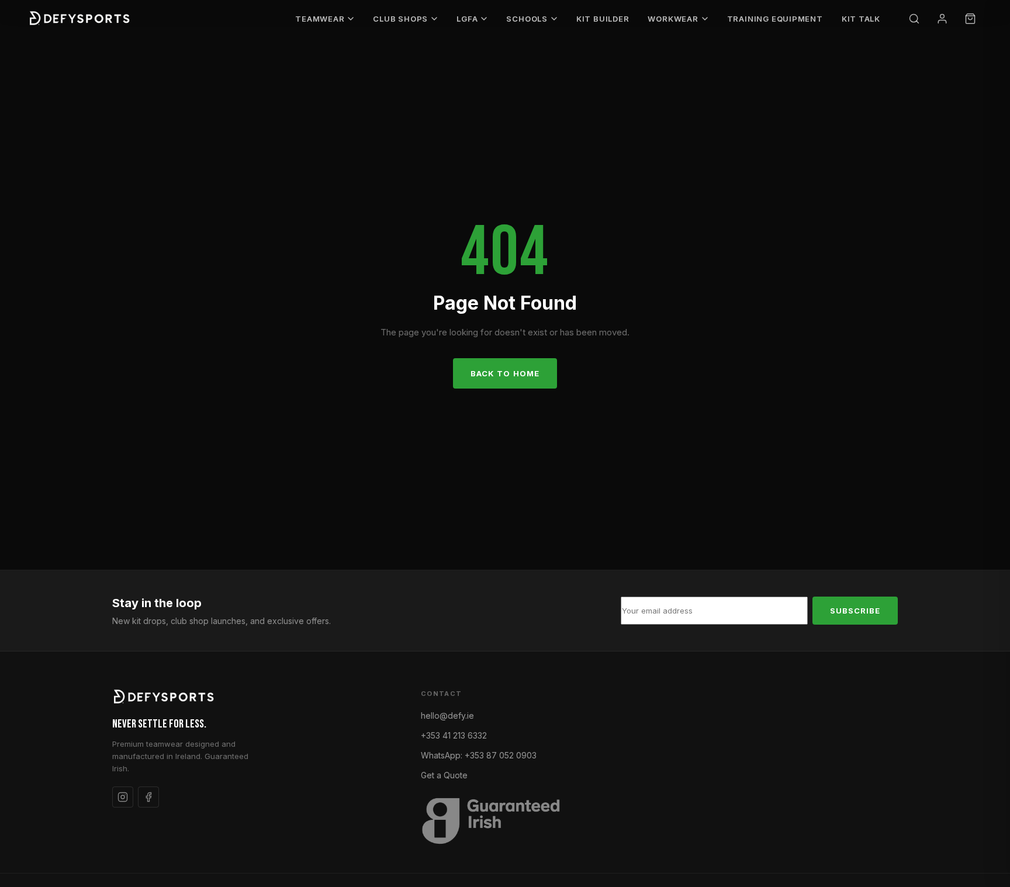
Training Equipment (775, 18)
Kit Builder (602, 18)
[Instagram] (122, 797)
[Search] (914, 18)
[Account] (942, 18)
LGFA (467, 18)
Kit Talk (861, 18)
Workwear (673, 18)
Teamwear (319, 18)
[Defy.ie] (81, 19)
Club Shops (400, 18)
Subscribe (855, 610)
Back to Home (505, 373)
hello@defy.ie (447, 715)
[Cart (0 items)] (970, 18)
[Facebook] (148, 797)
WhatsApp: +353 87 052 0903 (479, 755)
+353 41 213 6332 (454, 735)
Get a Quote (444, 775)
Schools (526, 18)
